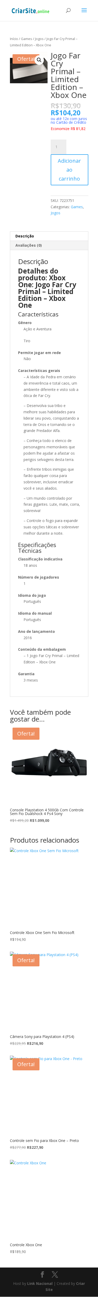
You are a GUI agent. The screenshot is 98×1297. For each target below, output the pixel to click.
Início (14, 38)
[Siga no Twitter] (55, 1274)
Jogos (39, 38)
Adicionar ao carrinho (69, 169)
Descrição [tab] (24, 235)
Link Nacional (40, 1283)
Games (26, 38)
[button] (39, 60)
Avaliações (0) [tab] (28, 245)
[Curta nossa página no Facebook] (42, 1274)
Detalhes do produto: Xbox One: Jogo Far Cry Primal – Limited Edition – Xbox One (47, 288)
